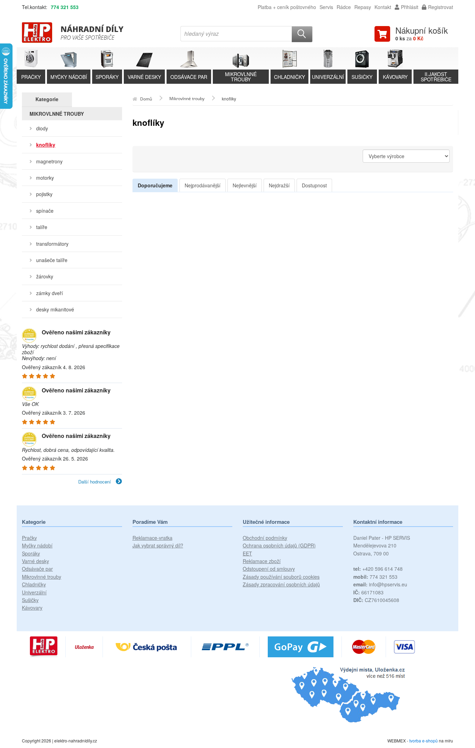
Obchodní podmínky (265, 537)
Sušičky (30, 599)
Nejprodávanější (202, 185)
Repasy (362, 6)
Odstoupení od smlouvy (269, 568)
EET (247, 553)
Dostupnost (314, 185)
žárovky (44, 276)
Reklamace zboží (262, 561)
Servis (326, 6)
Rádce (344, 6)
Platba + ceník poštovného (287, 6)
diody (42, 128)
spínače (45, 210)
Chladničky (34, 584)
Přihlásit (409, 6)
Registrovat (440, 6)
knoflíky (45, 144)
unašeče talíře (51, 260)
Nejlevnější (245, 185)
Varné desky (35, 561)
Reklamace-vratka (152, 537)
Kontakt (383, 6)
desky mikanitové (55, 309)
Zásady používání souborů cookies (281, 576)
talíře (41, 226)
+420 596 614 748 (378, 568)
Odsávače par (37, 568)
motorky (45, 177)
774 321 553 (65, 6)
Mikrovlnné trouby (41, 576)
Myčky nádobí (37, 545)
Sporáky (31, 553)
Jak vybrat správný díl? (157, 545)
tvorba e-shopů (423, 740)
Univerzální (34, 592)
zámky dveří (49, 293)
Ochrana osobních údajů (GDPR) (279, 545)
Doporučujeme (155, 185)
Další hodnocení (95, 481)
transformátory (52, 243)
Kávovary (32, 607)
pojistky (44, 193)
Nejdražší (279, 185)
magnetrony (49, 161)
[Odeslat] (302, 34)
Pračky (29, 537)
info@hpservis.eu (380, 584)
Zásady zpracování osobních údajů (281, 584)
